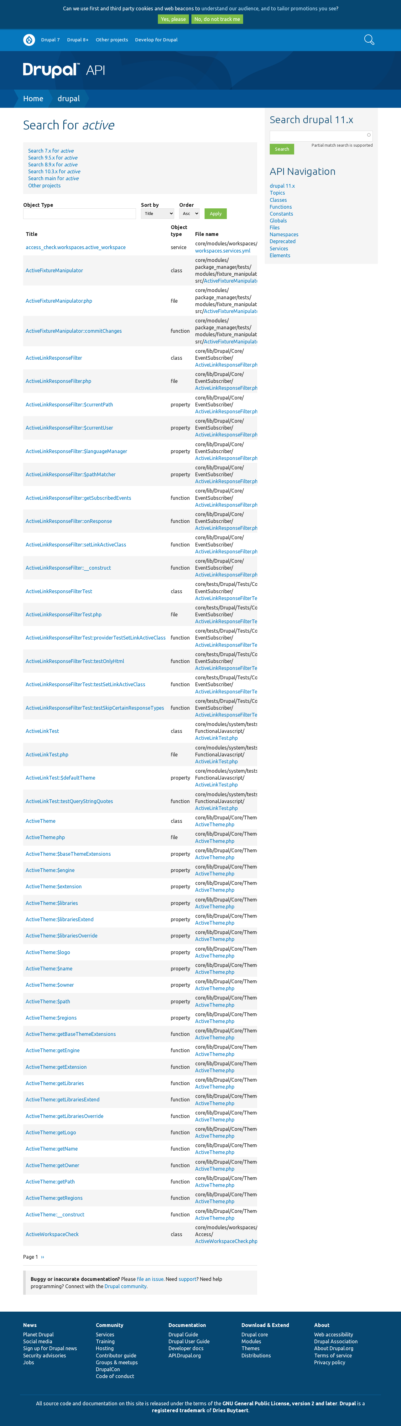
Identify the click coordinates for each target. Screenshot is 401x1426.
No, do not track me (217, 19)
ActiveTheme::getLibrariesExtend (63, 1099)
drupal (69, 98)
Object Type (38, 205)
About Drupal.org (333, 1348)
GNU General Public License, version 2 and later (279, 1403)
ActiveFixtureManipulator (54, 270)
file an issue (150, 1279)
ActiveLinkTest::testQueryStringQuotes (69, 801)
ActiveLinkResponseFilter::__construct (68, 568)
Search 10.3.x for (54, 171)
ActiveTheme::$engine (50, 870)
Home (33, 98)
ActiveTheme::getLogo (51, 1132)
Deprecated (283, 241)
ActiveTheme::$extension (54, 886)
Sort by (150, 205)
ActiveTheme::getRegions (54, 1198)
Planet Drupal (38, 1334)
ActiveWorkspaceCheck (52, 1234)
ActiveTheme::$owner (50, 985)
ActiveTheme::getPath (50, 1181)
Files (275, 227)
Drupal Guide (183, 1334)
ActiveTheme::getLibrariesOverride (64, 1116)
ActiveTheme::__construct (55, 1214)
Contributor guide (116, 1355)
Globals (278, 220)
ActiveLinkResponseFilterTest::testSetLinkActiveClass (85, 684)
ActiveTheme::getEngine (53, 1050)
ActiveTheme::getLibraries (55, 1083)
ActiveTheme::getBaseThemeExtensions (71, 1034)
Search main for (53, 178)
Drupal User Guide (189, 1341)
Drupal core (255, 1334)
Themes (251, 1348)
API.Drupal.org (185, 1355)
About (322, 1325)
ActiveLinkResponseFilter (54, 358)
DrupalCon (108, 1369)
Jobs (28, 1362)
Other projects (112, 39)
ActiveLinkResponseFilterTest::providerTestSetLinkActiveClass (96, 637)
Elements (280, 255)
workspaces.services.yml (222, 250)
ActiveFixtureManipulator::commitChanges (74, 331)
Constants (281, 214)
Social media (37, 1341)
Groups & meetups (117, 1362)
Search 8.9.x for (52, 164)
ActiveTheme (40, 821)
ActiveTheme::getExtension (56, 1067)
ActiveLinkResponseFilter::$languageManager (76, 451)
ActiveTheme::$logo (48, 952)
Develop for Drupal (156, 39)
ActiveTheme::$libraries (52, 903)
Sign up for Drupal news (50, 1348)
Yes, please (173, 19)
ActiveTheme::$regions (51, 1018)
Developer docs (186, 1348)
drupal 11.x (282, 186)
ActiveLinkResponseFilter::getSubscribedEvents (78, 498)
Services (279, 248)
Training (105, 1341)
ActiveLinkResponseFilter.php (228, 365)
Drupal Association (336, 1341)
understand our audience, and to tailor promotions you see (268, 8)
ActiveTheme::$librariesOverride (61, 935)
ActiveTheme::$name (49, 968)
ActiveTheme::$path (48, 1001)
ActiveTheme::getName (52, 1149)
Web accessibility (333, 1334)
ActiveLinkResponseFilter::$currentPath (69, 404)
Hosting (105, 1348)
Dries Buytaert (230, 1410)
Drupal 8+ (78, 39)
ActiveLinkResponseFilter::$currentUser (69, 428)
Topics (277, 193)
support (187, 1279)
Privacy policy (329, 1362)
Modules (251, 1341)
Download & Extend (265, 1325)
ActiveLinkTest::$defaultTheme (60, 778)
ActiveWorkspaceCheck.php (226, 1241)
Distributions (256, 1355)
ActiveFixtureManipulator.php (237, 281)
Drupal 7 (50, 39)
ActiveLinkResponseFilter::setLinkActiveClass (76, 544)
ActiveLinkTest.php (216, 738)
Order (186, 205)
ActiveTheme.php (214, 824)
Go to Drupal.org (29, 40)
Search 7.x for (51, 151)
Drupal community (126, 1286)
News (30, 1325)
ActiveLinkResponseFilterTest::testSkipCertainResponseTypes (95, 708)
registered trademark (178, 1410)
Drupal (348, 1403)
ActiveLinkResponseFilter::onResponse (69, 521)
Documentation (187, 1325)
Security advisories (44, 1355)
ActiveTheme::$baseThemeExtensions (68, 854)
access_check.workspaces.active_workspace (76, 247)
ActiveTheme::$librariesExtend (60, 919)
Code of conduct (115, 1376)
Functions (281, 207)
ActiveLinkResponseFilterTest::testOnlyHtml (75, 661)
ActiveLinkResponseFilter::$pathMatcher (71, 474)
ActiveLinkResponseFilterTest (59, 591)
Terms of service (333, 1355)
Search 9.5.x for (52, 157)
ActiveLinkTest (42, 731)
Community (109, 1325)
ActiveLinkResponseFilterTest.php (233, 598)
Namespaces (284, 234)
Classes (278, 200)
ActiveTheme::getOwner (52, 1165)
